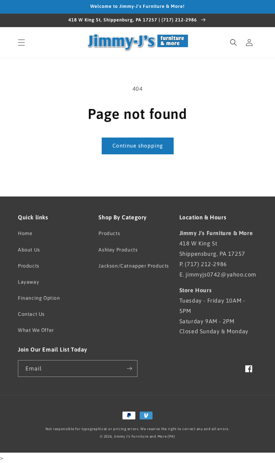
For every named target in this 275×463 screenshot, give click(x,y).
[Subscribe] (129, 368)
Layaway (28, 282)
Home (25, 233)
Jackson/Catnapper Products (133, 266)
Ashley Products (118, 250)
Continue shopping (137, 146)
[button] (21, 42)
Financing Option (39, 298)
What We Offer (36, 330)
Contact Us (31, 314)
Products (28, 266)
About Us (29, 250)
